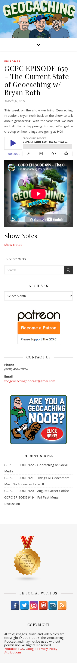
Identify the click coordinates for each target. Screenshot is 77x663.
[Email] (52, 605)
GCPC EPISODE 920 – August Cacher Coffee (36, 491)
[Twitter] (24, 605)
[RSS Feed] (62, 605)
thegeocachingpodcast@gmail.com (29, 381)
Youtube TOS (14, 648)
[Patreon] (43, 605)
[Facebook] (15, 605)
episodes (12, 61)
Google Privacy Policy (41, 648)
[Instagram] (33, 605)
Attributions (13, 652)
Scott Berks (17, 259)
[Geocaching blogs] (38, 559)
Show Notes (13, 244)
